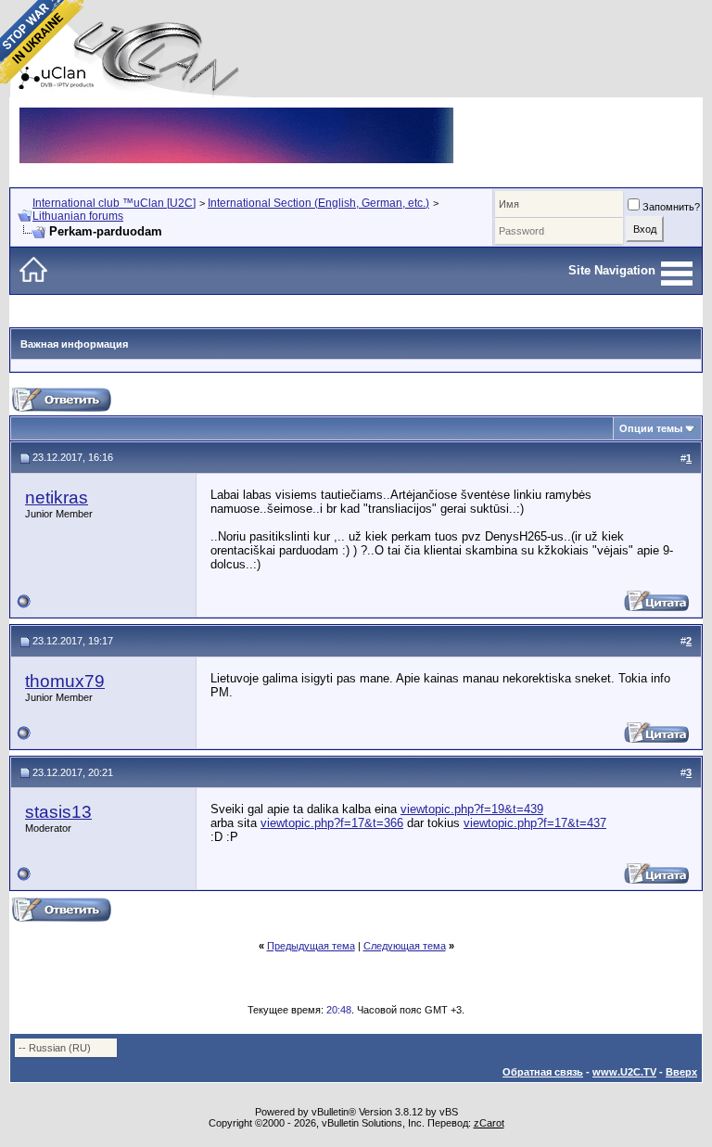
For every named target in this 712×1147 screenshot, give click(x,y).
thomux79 (65, 681)
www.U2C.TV (624, 1071)
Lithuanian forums (77, 216)
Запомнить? (671, 206)
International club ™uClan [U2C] (114, 203)
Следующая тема (404, 945)
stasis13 (58, 812)
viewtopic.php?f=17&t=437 (535, 823)
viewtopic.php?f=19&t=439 (471, 809)
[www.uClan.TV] (236, 114)
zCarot (489, 1122)
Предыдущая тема (311, 945)
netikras (56, 497)
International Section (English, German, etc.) (318, 203)
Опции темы (650, 428)
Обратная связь (542, 1071)
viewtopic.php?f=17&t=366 (332, 823)
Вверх (681, 1071)
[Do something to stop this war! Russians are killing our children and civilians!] (41, 41)
